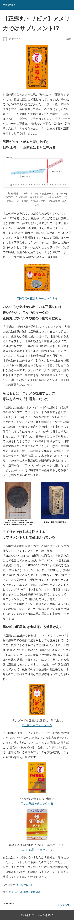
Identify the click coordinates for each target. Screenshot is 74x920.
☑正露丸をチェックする (37, 725)
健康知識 (35, 891)
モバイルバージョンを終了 (37, 915)
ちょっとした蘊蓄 (18, 891)
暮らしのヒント (24, 884)
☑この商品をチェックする (37, 803)
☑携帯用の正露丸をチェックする (37, 298)
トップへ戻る (64, 905)
